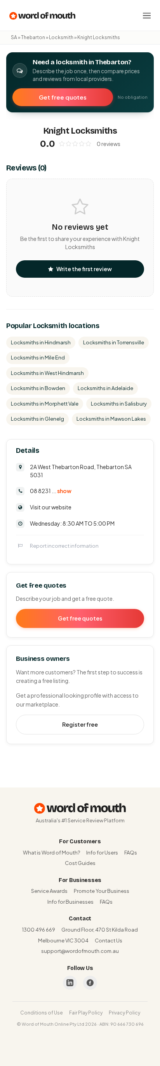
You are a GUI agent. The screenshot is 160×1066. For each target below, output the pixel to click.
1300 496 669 (38, 930)
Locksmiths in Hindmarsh (41, 342)
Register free (80, 724)
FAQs (130, 852)
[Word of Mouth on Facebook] (90, 983)
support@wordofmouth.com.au (80, 951)
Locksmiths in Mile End (38, 357)
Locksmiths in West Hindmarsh (47, 373)
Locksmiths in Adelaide (105, 388)
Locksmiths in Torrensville (113, 342)
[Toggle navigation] (147, 15)
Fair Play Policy (86, 1013)
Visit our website (50, 507)
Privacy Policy (124, 1013)
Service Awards (49, 891)
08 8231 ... (50, 490)
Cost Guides (80, 863)
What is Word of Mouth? (51, 852)
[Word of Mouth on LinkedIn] (70, 983)
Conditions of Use (41, 1013)
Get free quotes (63, 97)
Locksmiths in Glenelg (37, 419)
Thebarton (33, 37)
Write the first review (84, 268)
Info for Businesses (70, 902)
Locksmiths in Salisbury (119, 404)
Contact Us (108, 940)
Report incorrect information (64, 546)
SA (14, 37)
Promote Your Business (101, 891)
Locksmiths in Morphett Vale (44, 404)
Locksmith (61, 37)
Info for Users (102, 852)
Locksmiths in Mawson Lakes (111, 419)
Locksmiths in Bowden (38, 388)
